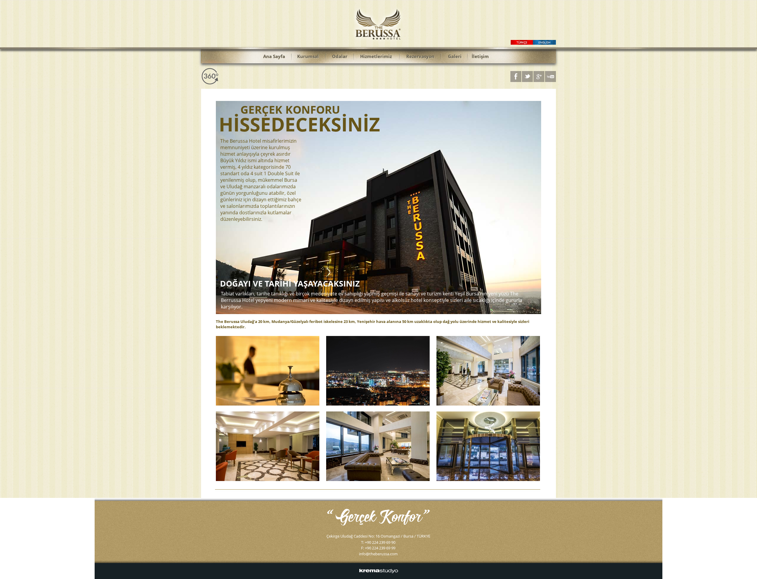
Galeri (455, 56)
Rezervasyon (420, 56)
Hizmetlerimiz (376, 56)
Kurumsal (308, 56)
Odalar (339, 56)
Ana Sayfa (274, 56)
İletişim (480, 56)
